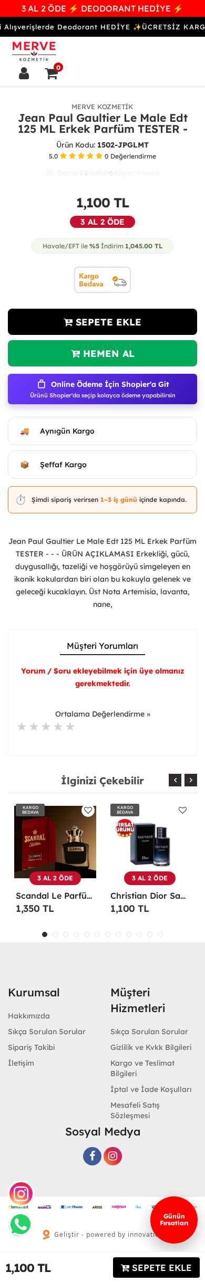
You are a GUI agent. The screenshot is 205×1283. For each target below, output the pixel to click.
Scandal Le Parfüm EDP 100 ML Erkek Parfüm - (55, 895)
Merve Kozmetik (102, 106)
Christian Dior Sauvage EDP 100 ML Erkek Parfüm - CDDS (149, 895)
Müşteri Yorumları (102, 645)
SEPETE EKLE (107, 322)
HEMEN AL (107, 354)
